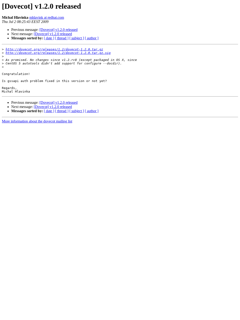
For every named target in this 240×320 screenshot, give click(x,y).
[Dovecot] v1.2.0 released (58, 30)
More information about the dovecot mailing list (37, 121)
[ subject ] (76, 38)
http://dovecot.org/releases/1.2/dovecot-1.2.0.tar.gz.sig (58, 53)
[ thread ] (61, 38)
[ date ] (49, 38)
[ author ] (91, 38)
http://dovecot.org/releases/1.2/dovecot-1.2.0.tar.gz (54, 49)
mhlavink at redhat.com (46, 17)
